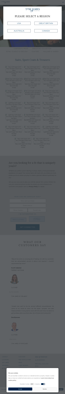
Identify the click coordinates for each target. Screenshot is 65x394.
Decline (45, 389)
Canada (46, 31)
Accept (20, 389)
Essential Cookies (25, 384)
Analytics (37, 384)
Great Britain (46, 23)
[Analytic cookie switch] (43, 384)
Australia (19, 31)
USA (19, 23)
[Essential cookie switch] (32, 384)
